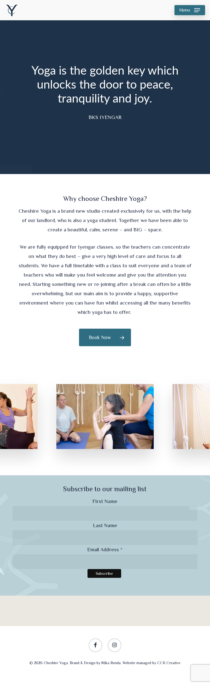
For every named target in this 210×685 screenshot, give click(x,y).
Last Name (105, 525)
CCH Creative (168, 663)
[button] (189, 10)
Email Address (104, 549)
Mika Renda (111, 663)
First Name (104, 501)
